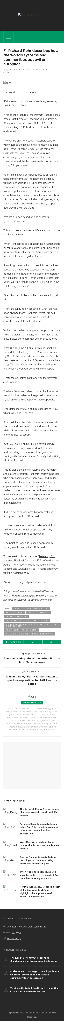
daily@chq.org (14, 938)
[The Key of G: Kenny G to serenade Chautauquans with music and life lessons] (10, 811)
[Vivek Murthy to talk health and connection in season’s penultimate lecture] (10, 844)
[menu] (8, 37)
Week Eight (29, 630)
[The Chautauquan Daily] (32, 14)
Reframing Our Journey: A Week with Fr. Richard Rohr (31, 625)
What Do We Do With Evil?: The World (29, 634)
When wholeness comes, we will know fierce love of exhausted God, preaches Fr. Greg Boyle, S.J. (40, 875)
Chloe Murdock (17, 70)
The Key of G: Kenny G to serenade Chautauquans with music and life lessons (39, 812)
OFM (45, 620)
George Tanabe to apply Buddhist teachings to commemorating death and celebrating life (39, 860)
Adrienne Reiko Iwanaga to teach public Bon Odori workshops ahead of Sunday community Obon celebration (35, 974)
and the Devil (14, 612)
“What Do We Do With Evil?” (31, 608)
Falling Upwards (38, 612)
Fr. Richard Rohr (16, 616)
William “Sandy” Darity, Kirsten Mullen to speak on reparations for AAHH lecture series (32, 680)
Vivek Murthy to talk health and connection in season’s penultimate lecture (39, 845)
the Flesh (12, 630)
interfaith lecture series (22, 620)
